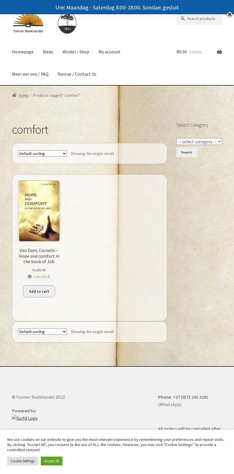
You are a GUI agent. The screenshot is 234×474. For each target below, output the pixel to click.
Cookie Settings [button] (23, 461)
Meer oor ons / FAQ (30, 74)
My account (109, 52)
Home (24, 95)
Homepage (23, 52)
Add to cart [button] (39, 291)
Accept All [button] (51, 461)
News (48, 52)
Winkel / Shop (75, 52)
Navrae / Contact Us (77, 74)
